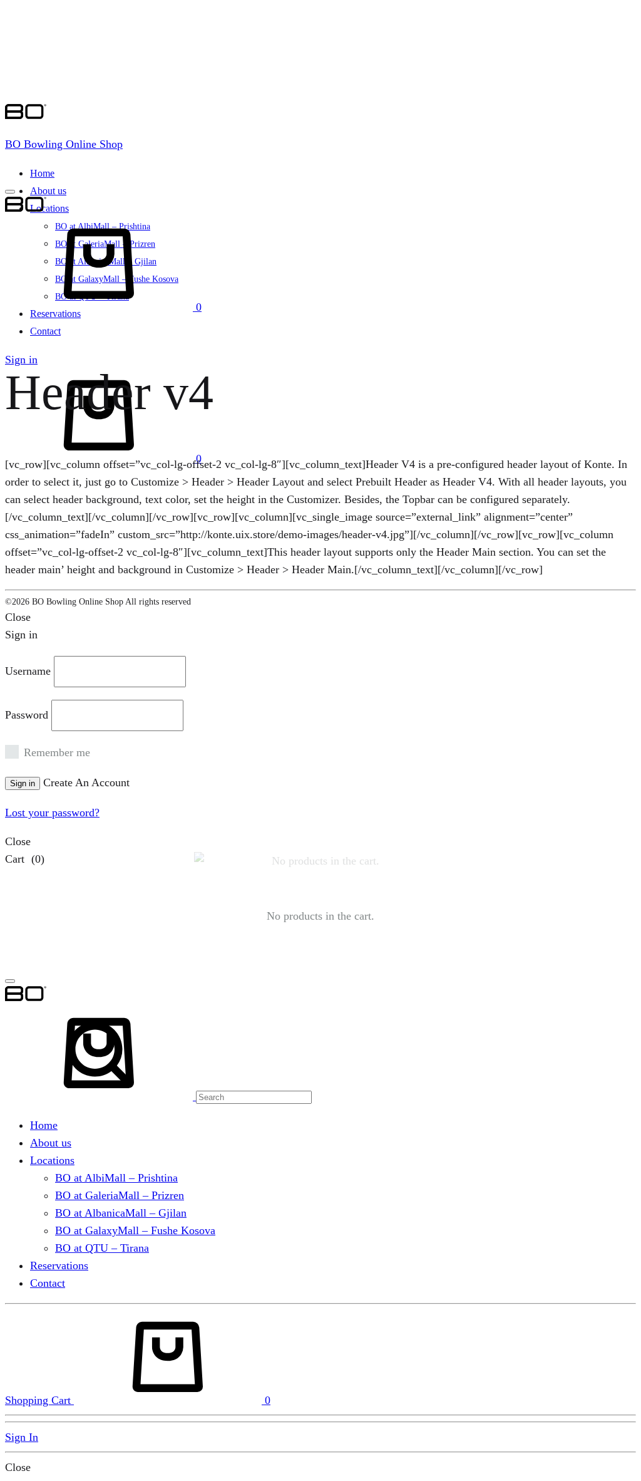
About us (48, 190)
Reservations (59, 1265)
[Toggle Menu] (10, 192)
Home (42, 173)
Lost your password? (52, 812)
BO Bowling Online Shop (64, 144)
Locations (49, 208)
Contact (45, 331)
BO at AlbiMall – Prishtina (116, 1178)
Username (28, 671)
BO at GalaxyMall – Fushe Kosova (135, 1230)
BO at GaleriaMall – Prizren (119, 1195)
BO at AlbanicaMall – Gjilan (121, 1213)
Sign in (21, 359)
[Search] (158, 1096)
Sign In (21, 1437)
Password (26, 715)
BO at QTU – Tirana (102, 1248)
